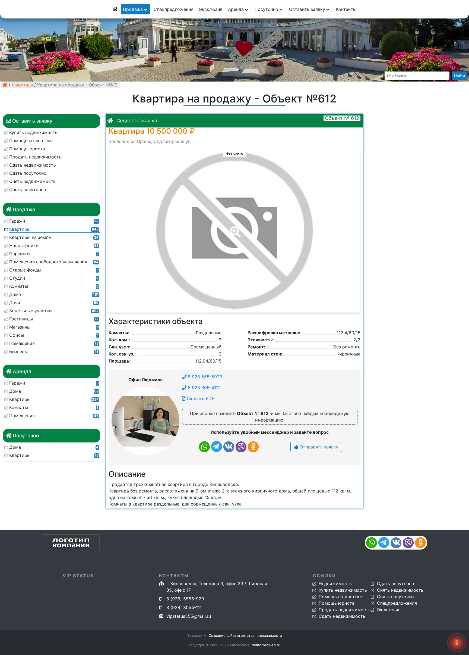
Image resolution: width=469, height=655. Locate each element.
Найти (459, 75)
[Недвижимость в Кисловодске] (4, 85)
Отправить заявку (318, 447)
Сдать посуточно (395, 583)
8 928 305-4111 (203, 387)
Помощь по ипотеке (340, 596)
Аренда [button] (236, 9)
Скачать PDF (199, 398)
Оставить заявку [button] (308, 9)
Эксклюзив (211, 9)
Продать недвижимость (345, 609)
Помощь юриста (336, 603)
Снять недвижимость (400, 590)
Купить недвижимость (343, 590)
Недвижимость (335, 583)
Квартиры (22, 85)
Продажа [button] (133, 9)
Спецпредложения (174, 9)
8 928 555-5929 (204, 376)
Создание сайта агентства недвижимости (245, 635)
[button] (234, 228)
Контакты (346, 9)
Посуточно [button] (267, 9)
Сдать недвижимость (342, 616)
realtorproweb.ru (266, 645)
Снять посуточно (395, 596)
